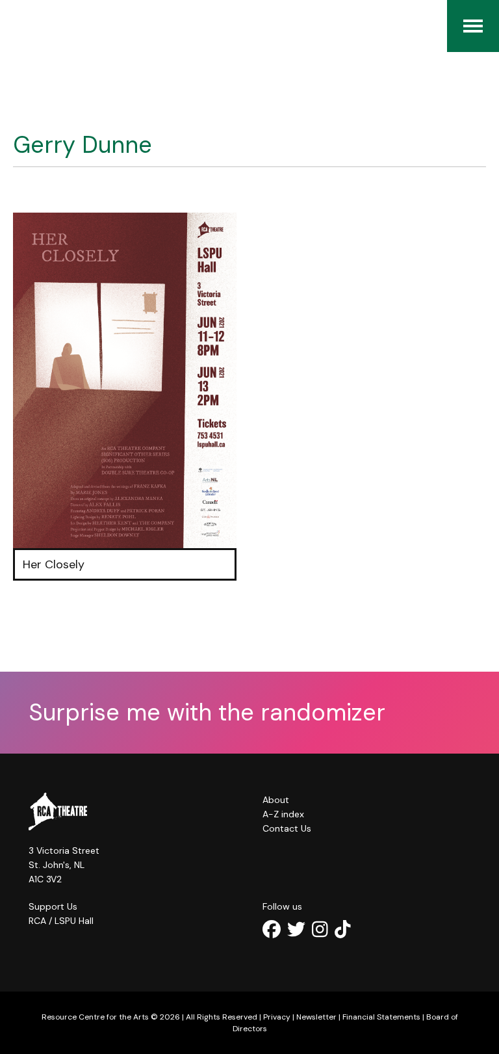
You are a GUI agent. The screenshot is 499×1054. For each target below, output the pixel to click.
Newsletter (316, 1017)
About (275, 800)
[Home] (19, 26)
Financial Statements (381, 1017)
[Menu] (473, 26)
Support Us (53, 906)
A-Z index (283, 814)
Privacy (276, 1017)
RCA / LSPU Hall (61, 921)
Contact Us (286, 828)
